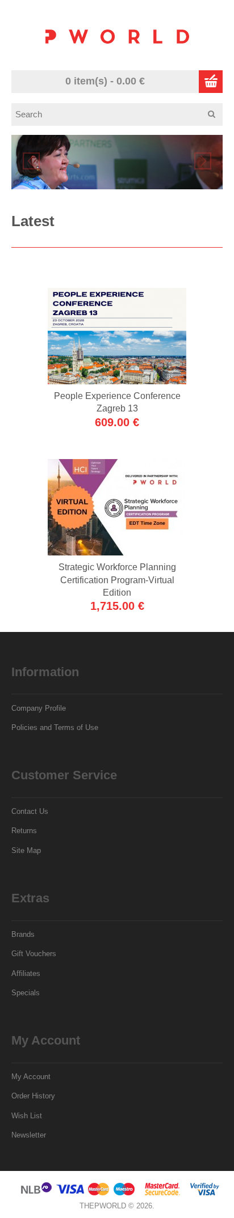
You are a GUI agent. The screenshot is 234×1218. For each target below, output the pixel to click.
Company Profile (38, 708)
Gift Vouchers (33, 953)
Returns (24, 830)
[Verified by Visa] (204, 1193)
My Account (31, 1076)
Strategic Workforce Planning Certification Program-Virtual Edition (117, 579)
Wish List (26, 1115)
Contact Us (29, 811)
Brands (23, 934)
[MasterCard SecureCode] (162, 1193)
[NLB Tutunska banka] (37, 1193)
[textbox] (121, 114)
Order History (33, 1096)
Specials (25, 992)
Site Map (26, 850)
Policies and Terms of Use (54, 727)
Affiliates (25, 973)
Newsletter (28, 1135)
